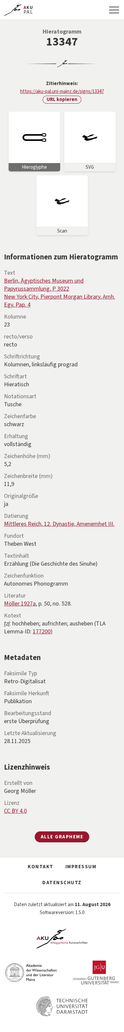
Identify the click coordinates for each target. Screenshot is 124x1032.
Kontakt (41, 866)
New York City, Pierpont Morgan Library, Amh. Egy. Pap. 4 (59, 301)
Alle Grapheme (62, 836)
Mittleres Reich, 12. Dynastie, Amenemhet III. (59, 524)
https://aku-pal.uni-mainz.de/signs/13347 (62, 91)
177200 (42, 631)
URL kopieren (62, 99)
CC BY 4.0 (15, 811)
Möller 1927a (20, 604)
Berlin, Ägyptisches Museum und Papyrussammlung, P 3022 (44, 285)
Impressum (81, 866)
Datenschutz (62, 882)
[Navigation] (114, 10)
